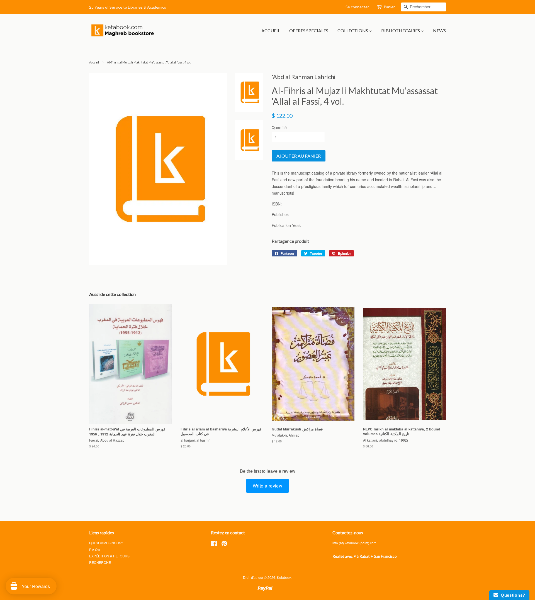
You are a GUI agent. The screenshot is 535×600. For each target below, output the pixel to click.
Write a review (268, 486)
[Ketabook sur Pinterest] (224, 544)
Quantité (279, 127)
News (439, 30)
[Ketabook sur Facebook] (214, 544)
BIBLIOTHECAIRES (401, 30)
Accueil (94, 62)
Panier (389, 6)
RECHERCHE (100, 562)
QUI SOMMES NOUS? (106, 542)
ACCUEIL (270, 30)
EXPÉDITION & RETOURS (109, 556)
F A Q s (94, 549)
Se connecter (357, 6)
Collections (353, 30)
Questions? (511, 595)
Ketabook (284, 577)
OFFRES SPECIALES (308, 30)
